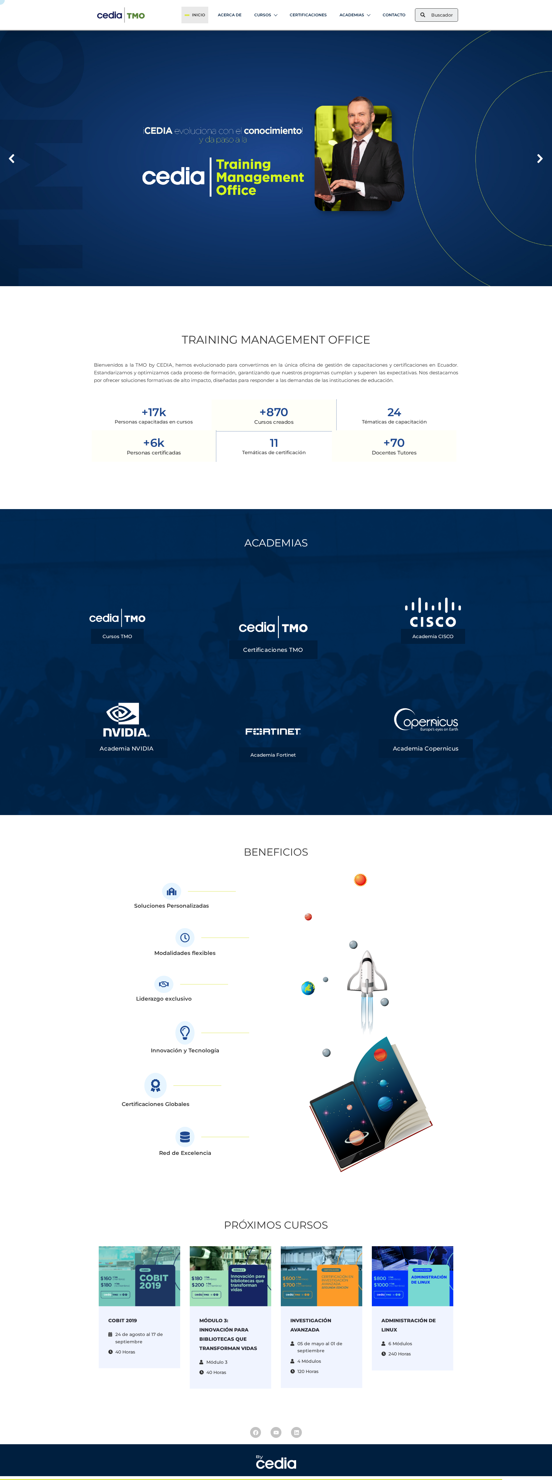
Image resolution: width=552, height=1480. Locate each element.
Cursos (262, 14)
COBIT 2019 (122, 1320)
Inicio (198, 14)
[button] (12, 158)
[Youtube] (276, 1432)
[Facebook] (255, 1432)
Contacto (394, 14)
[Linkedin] (296, 1432)
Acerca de (229, 14)
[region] (276, 158)
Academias (352, 14)
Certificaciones (308, 14)
